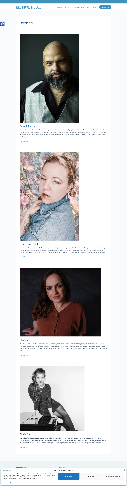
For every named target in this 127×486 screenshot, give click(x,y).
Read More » (24, 141)
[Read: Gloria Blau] (52, 398)
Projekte (68, 7)
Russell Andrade (28, 126)
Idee (88, 7)
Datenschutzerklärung (8, 482)
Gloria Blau (25, 434)
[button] (2, 24)
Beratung (60, 7)
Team (94, 7)
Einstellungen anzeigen (113, 476)
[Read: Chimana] (60, 302)
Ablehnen (91, 476)
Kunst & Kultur (79, 7)
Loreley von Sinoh (29, 244)
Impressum (17, 482)
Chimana (24, 340)
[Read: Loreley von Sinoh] (49, 196)
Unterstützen (21, 467)
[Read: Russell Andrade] (49, 78)
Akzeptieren (68, 476)
